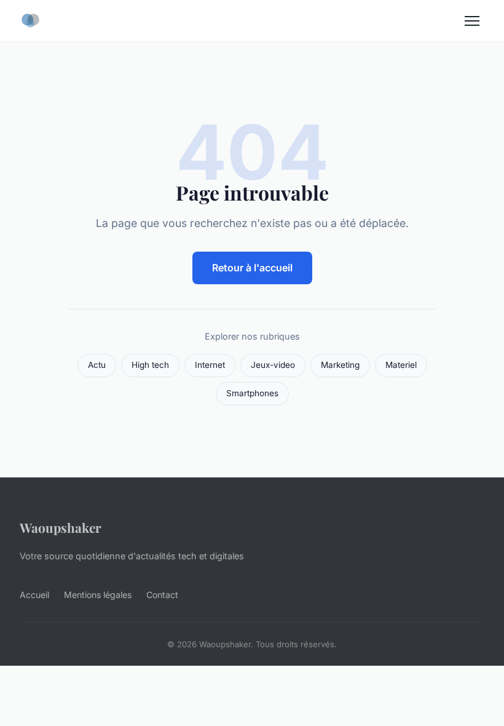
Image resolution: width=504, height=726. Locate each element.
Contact (162, 594)
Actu (97, 365)
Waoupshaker (60, 527)
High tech (150, 365)
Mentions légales (98, 594)
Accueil (34, 594)
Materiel (401, 365)
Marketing (340, 365)
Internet (210, 365)
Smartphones (252, 393)
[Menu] (472, 21)
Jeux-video (273, 365)
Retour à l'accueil (252, 267)
